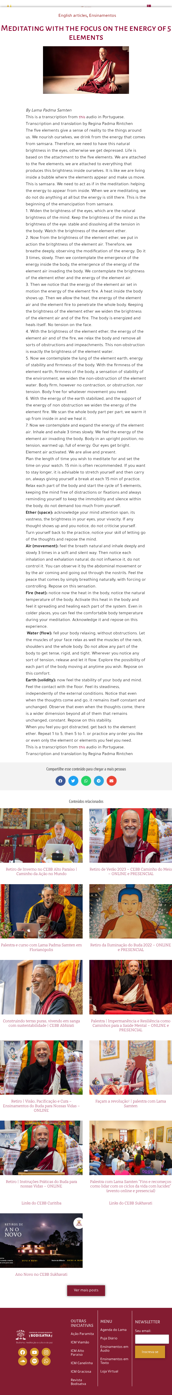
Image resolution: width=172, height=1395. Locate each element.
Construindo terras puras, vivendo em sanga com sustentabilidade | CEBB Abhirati (41, 1023)
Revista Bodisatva (78, 1382)
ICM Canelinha (82, 1364)
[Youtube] (34, 1352)
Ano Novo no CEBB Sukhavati (41, 1274)
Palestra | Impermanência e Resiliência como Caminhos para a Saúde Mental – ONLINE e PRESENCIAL (130, 1026)
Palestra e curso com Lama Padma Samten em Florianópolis (41, 947)
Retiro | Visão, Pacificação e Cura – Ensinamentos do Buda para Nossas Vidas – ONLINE (41, 1106)
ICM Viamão (80, 1343)
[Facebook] (22, 1352)
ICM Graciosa (81, 1372)
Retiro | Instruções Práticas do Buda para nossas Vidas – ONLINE (41, 1184)
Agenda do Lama (113, 1330)
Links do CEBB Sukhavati (130, 1203)
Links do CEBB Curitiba (41, 1203)
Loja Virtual (109, 1372)
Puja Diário (108, 1339)
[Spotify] (34, 1361)
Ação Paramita (82, 1334)
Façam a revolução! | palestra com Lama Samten (130, 1103)
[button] (61, 781)
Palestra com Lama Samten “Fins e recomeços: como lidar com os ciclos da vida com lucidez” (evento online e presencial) (131, 1186)
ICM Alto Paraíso (77, 1353)
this (82, 118)
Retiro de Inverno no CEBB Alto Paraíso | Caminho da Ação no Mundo (41, 871)
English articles (72, 16)
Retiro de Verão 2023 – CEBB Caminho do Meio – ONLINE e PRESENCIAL (131, 871)
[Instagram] (46, 1352)
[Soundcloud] (22, 1361)
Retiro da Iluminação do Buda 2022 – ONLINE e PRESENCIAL (130, 947)
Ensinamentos (102, 16)
